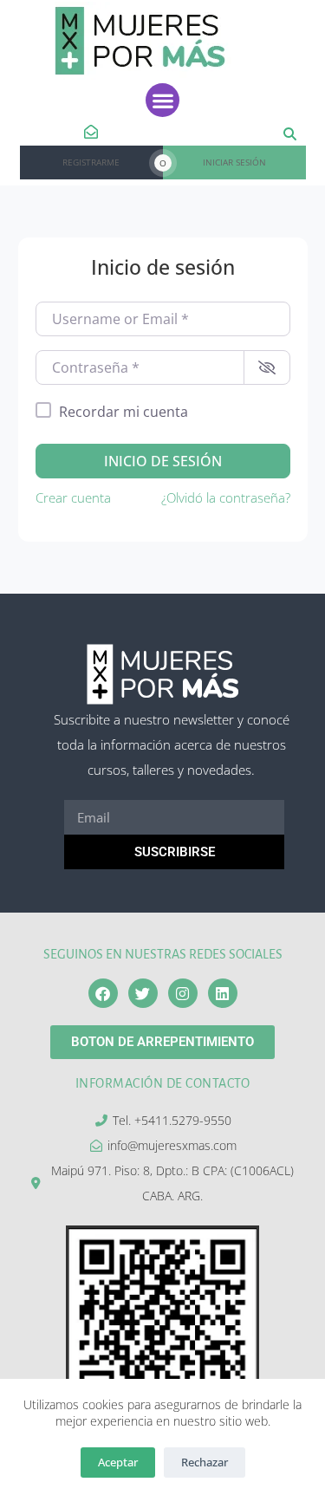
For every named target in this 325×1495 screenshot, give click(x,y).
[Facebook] (103, 993)
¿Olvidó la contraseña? (225, 497)
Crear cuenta (73, 497)
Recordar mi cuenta (123, 411)
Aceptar (118, 1462)
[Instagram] (183, 993)
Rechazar (204, 1462)
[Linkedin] (222, 993)
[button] (162, 100)
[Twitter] (143, 993)
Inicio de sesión (163, 461)
